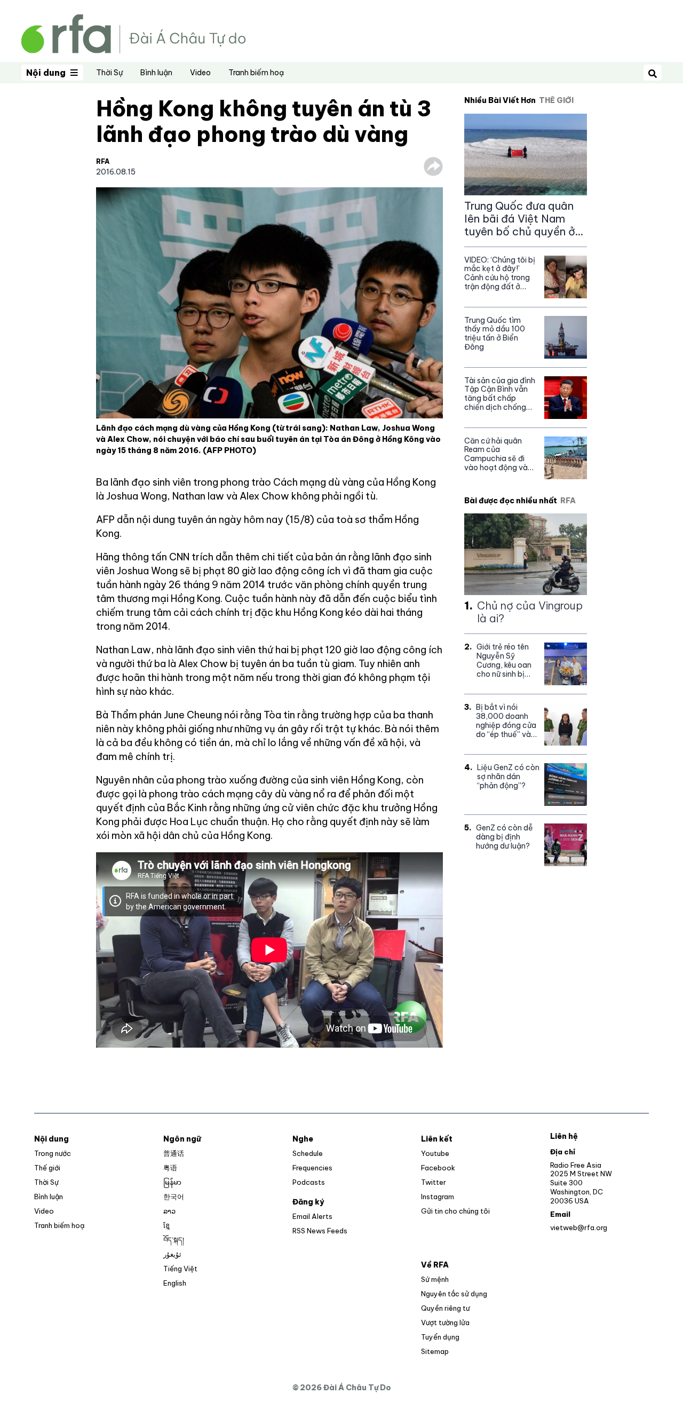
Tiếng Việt (180, 1268)
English (174, 1283)
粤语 (170, 1167)
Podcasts (308, 1182)
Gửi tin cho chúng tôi (455, 1211)
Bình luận (156, 72)
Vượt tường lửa (445, 1322)
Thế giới (47, 1167)
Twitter (433, 1182)
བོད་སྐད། (173, 1239)
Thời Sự (109, 72)
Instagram (437, 1196)
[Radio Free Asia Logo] (133, 33)
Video (200, 72)
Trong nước (52, 1153)
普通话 (173, 1153)
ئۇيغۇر (172, 1254)
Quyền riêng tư (445, 1308)
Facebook (438, 1167)
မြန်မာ (172, 1182)
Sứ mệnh (435, 1279)
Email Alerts (312, 1216)
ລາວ (169, 1211)
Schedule (307, 1153)
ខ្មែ (166, 1225)
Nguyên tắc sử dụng (454, 1293)
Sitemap (435, 1351)
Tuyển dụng (440, 1337)
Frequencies (312, 1167)
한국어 (173, 1196)
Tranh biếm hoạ (256, 72)
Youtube (435, 1153)
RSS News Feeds (319, 1230)
